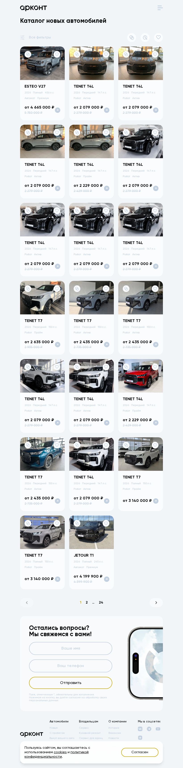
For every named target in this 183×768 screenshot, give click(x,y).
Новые (54, 728)
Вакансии (114, 733)
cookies (60, 752)
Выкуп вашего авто (62, 738)
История (113, 728)
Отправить (70, 683)
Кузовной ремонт (90, 733)
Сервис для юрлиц (91, 738)
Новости (113, 738)
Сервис (84, 728)
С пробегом (57, 733)
